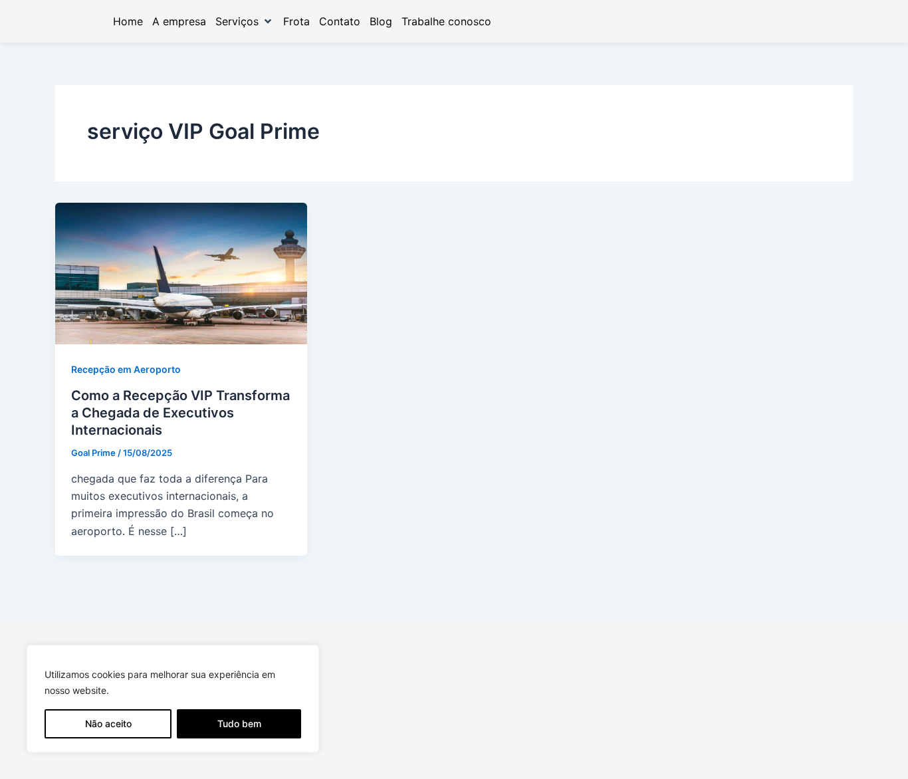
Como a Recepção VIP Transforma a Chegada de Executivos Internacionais (180, 413)
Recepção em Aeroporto (126, 369)
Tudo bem (239, 723)
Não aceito (108, 723)
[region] (173, 698)
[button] (244, 21)
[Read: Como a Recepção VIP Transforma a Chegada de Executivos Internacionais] (181, 272)
